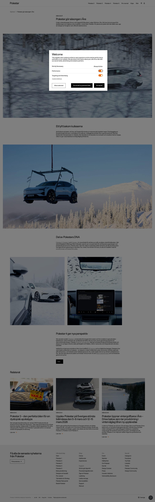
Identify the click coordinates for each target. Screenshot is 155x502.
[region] (78, 70)
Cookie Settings (57, 79)
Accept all (99, 85)
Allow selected (58, 85)
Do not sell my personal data (81, 85)
